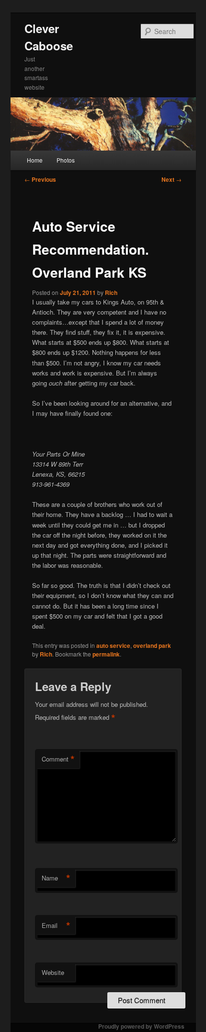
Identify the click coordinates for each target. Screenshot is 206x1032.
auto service (113, 645)
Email (56, 925)
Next (171, 179)
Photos (66, 160)
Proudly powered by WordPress (141, 1026)
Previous (40, 179)
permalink (106, 654)
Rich (111, 292)
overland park (152, 645)
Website (53, 972)
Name (56, 878)
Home (35, 160)
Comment (58, 759)
